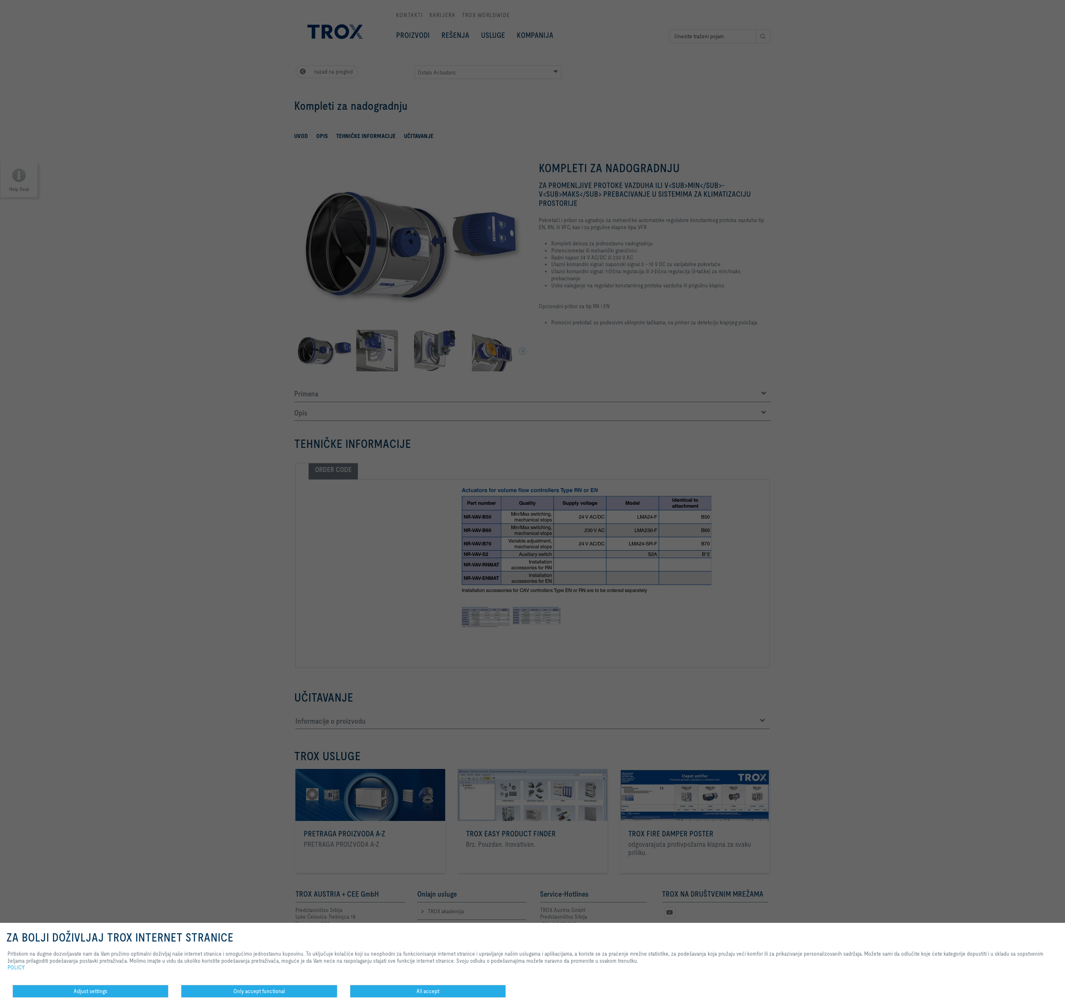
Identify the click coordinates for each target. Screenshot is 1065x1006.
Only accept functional (259, 991)
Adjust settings (90, 991)
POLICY (16, 967)
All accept (427, 991)
